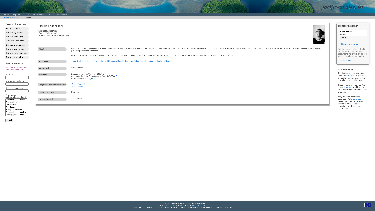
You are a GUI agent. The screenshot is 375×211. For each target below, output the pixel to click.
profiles (351, 76)
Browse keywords (14, 37)
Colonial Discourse (125, 61)
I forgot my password (350, 44)
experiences (356, 99)
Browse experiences (15, 45)
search (9, 120)
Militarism (168, 61)
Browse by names (14, 33)
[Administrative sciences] (16, 100)
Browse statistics (14, 57)
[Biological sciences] (16, 110)
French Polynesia (78, 84)
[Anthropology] (16, 102)
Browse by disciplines (16, 53)
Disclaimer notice (198, 205)
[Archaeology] (16, 105)
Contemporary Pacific (153, 61)
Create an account (347, 60)
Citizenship (111, 61)
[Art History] (16, 107)
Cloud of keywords (15, 41)
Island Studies (77, 61)
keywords (348, 87)
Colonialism (138, 61)
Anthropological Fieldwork (95, 61)
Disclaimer (62, 14)
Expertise (17, 14)
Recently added (13, 29)
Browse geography (15, 49)
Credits (50, 14)
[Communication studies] (16, 112)
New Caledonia (77, 87)
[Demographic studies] (16, 115)
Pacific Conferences (34, 14)
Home (6, 14)
